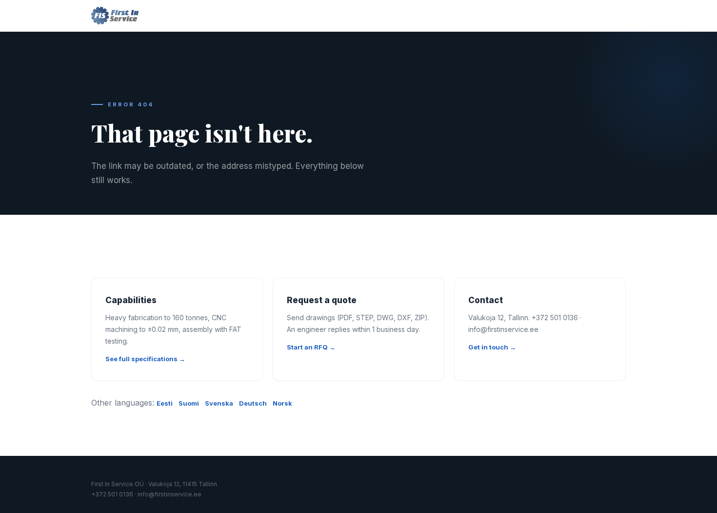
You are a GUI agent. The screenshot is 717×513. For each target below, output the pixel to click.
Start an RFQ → (311, 347)
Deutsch (253, 403)
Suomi (189, 403)
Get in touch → (492, 347)
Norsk (282, 403)
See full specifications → (145, 359)
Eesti (165, 403)
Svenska (219, 403)
